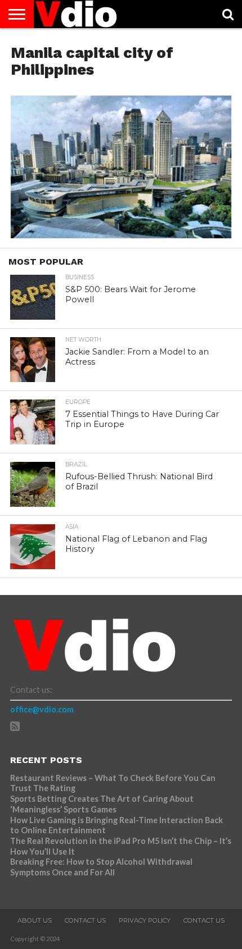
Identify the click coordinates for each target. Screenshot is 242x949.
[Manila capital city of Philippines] (121, 234)
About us (34, 920)
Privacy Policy (145, 920)
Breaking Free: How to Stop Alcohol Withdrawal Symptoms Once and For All (101, 867)
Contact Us (85, 920)
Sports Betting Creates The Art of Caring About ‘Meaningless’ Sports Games (102, 804)
